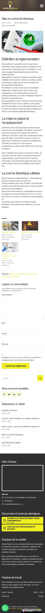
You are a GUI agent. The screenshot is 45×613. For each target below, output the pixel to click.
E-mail (4, 333)
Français (29, 611)
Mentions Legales (10, 608)
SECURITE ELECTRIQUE (30, 232)
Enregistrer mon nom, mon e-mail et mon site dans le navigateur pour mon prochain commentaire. (21, 358)
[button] (5, 607)
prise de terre (15, 276)
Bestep (38, 608)
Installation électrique (8, 232)
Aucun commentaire (8, 25)
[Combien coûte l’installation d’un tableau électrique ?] (10, 247)
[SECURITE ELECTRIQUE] (30, 226)
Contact (20, 608)
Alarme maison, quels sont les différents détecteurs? (21, 426)
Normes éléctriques (20, 23)
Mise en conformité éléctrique (21, 274)
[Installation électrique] (10, 226)
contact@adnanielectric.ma (13, 504)
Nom (4, 323)
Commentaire (7, 294)
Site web (5, 344)
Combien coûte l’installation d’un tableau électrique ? (9, 255)
